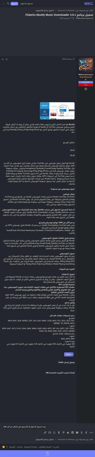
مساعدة (20, 447)
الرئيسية (12, 447)
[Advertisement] (47, 38)
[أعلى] (7, 447)
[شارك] (6, 59)
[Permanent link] (73, 380)
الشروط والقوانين (45, 447)
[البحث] (8, 3)
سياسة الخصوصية (30, 447)
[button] (47, 453)
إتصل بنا (56, 447)
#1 (3, 59)
